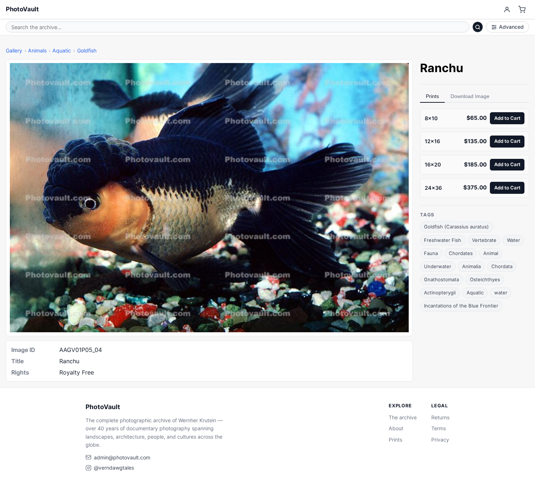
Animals (37, 50)
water (500, 292)
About (396, 428)
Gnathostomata (441, 279)
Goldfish (86, 50)
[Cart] (522, 10)
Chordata (501, 266)
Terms (438, 428)
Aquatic (61, 50)
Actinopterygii (440, 292)
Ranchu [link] (441, 68)
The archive (403, 417)
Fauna (431, 253)
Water (513, 240)
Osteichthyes (485, 279)
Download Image (470, 96)
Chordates (461, 253)
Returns (440, 417)
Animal (490, 253)
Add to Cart (507, 118)
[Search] (477, 26)
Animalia (471, 266)
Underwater (437, 266)
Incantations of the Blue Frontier (461, 306)
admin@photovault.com (122, 457)
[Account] (507, 10)
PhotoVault (22, 9)
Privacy (440, 439)
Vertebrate (484, 240)
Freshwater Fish (442, 240)
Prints (432, 96)
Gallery (14, 50)
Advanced (511, 27)
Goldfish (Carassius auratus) (456, 227)
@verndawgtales (114, 468)
